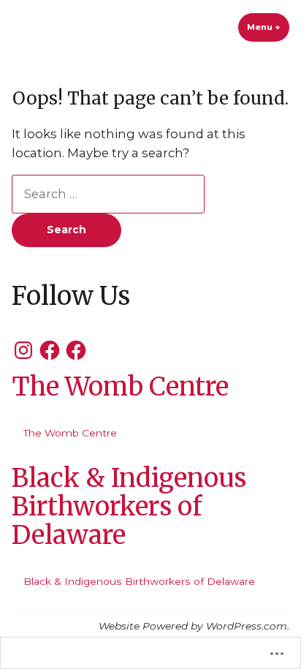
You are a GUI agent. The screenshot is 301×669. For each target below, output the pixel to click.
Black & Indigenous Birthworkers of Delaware (129, 506)
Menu (268, 27)
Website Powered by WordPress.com (193, 626)
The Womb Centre (120, 386)
